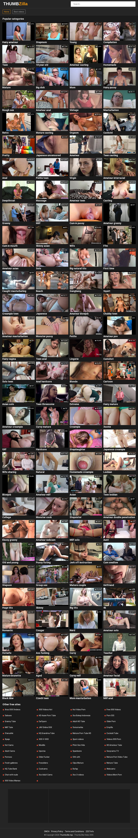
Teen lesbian (110, 494)
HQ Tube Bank (11, 769)
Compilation (110, 42)
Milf (38, 223)
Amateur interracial (114, 178)
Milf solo (75, 540)
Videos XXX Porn (114, 739)
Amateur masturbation (15, 336)
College (6, 517)
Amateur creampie (12, 427)
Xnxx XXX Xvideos (12, 709)
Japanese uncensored (48, 155)
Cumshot (108, 359)
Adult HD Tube (79, 721)
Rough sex (8, 110)
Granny (6, 223)
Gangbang (75, 291)
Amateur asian (10, 268)
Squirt (106, 291)
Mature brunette (11, 675)
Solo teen (7, 381)
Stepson (7, 585)
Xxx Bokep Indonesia (81, 715)
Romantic (7, 630)
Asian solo (8, 404)
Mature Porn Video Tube (117, 757)
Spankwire (77, 751)
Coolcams (43, 769)
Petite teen (42, 178)
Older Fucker (44, 757)
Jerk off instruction (81, 562)
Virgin (73, 178)
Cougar (40, 630)
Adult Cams (10, 751)
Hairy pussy (109, 87)
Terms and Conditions (74, 831)
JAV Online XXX (45, 727)
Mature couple (78, 585)
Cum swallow (110, 562)
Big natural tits (78, 268)
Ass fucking (42, 653)
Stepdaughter (77, 449)
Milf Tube (9, 727)
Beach (39, 291)
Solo (38, 268)
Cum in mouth (10, 246)
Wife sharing (9, 472)
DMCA (46, 831)
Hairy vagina (9, 359)
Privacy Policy (57, 831)
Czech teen (42, 698)
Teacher (108, 653)
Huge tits (7, 608)
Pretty (5, 155)
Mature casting (44, 133)
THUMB (10, 3)
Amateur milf (43, 494)
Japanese (41, 313)
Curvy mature (43, 427)
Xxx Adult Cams (45, 775)
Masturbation (111, 110)
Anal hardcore (44, 381)
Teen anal (41, 359)
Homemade (109, 65)
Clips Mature (78, 763)
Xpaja (7, 739)
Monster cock (44, 517)
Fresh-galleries (11, 763)
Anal (4, 178)
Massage (41, 200)
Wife (72, 246)
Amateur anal (43, 110)
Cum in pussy (77, 223)
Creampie (75, 427)
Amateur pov (110, 336)
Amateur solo (111, 630)
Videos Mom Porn (114, 775)
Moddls (42, 745)
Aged (39, 675)
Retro (5, 133)
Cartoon (108, 381)
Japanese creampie (114, 449)
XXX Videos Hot (45, 709)
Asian (73, 494)
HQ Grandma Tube (47, 733)
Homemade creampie (81, 472)
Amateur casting (79, 65)
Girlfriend (108, 585)
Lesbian (107, 472)
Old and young (10, 562)
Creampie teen (10, 313)
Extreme (74, 404)
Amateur (74, 155)
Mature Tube (112, 763)
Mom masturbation (80, 698)
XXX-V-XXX (44, 739)
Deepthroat (8, 200)
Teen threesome (45, 404)
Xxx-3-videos (78, 775)
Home (6, 12)
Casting (107, 200)
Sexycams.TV (113, 751)
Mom (72, 87)
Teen (5, 65)
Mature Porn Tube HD (82, 733)
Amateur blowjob (79, 313)
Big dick (40, 87)
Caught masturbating (14, 291)
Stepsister (76, 517)
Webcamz (111, 769)
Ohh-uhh (76, 757)
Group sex (41, 585)
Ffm (105, 246)
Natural (40, 472)
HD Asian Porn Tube (47, 715)
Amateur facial (111, 675)
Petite (73, 336)
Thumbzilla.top (66, 835)
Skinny (39, 608)
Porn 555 (110, 715)
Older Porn (111, 721)
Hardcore (41, 449)
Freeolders (43, 763)
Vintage (74, 110)
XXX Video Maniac (12, 781)
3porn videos (78, 739)
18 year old (42, 65)
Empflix (110, 727)
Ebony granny (9, 540)
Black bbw (7, 698)
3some (107, 427)
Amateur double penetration (119, 517)
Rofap (75, 769)
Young (73, 42)
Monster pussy (44, 336)
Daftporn (43, 721)
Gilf (4, 449)
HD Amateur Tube (114, 745)
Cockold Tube (112, 733)
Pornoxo (8, 757)
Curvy (73, 653)
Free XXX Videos (114, 709)
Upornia (42, 751)
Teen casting (110, 155)
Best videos (19, 12)
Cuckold (108, 133)
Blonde (73, 381)
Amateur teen (77, 200)
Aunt (106, 540)
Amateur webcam (45, 540)
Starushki (9, 733)
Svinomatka (78, 727)
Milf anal (108, 698)
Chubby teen (110, 313)
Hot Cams (9, 745)
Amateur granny (112, 223)
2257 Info (90, 831)
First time (108, 268)
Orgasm (74, 133)
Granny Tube (10, 721)
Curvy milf (75, 675)
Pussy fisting (43, 562)
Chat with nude (11, 775)
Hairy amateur (10, 42)
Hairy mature (110, 404)
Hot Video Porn (79, 709)
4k (104, 608)
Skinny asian (43, 246)
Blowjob (6, 494)
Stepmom (41, 42)
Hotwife (6, 653)
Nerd (72, 630)
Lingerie (74, 359)
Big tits (74, 608)
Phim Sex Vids (79, 745)
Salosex (8, 715)
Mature (6, 87)
